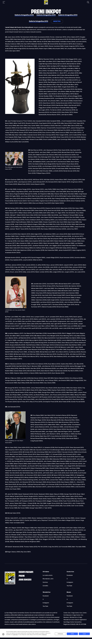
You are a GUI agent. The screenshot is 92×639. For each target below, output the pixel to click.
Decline (72, 633)
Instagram (70, 582)
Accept (84, 633)
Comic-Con (70, 571)
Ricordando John (48, 579)
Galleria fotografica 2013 (38, 21)
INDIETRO (57, 21)
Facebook (70, 575)
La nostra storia (47, 575)
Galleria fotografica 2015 (46, 15)
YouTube (69, 585)
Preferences (60, 633)
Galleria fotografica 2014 (67, 15)
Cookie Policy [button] (15, 634)
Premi (22, 575)
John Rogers (25, 579)
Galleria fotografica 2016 (24, 15)
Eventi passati (26, 571)
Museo (69, 592)
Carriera (45, 582)
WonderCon (46, 592)
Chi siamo (46, 571)
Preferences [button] (44, 634)
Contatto (45, 585)
